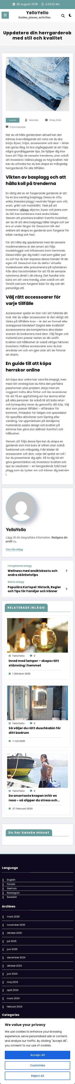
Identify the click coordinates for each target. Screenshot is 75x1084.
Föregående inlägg (20, 566)
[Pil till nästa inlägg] (66, 589)
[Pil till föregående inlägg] (66, 570)
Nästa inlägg (16, 582)
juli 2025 (12, 941)
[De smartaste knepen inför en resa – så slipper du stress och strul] (37, 770)
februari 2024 (14, 1006)
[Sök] (63, 15)
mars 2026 (13, 916)
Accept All (37, 1055)
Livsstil (12, 120)
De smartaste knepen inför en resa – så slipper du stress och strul (33, 798)
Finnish (11, 884)
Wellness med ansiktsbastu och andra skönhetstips (32, 573)
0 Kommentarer (18, 127)
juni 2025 (12, 949)
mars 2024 (13, 998)
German (12, 888)
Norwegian (13, 892)
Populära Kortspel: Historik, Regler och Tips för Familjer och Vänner (34, 589)
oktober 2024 (14, 965)
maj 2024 (12, 982)
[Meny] (5, 15)
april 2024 (12, 990)
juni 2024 (12, 973)
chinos (24, 210)
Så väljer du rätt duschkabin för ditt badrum (35, 730)
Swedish (12, 897)
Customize (37, 1065)
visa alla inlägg (14, 549)
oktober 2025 (14, 933)
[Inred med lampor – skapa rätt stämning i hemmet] (37, 635)
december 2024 (16, 957)
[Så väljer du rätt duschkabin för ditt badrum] (37, 702)
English (11, 879)
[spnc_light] (70, 16)
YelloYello (37, 13)
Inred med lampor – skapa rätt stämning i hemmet (34, 663)
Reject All (37, 1076)
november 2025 (16, 924)
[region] (37, 1051)
